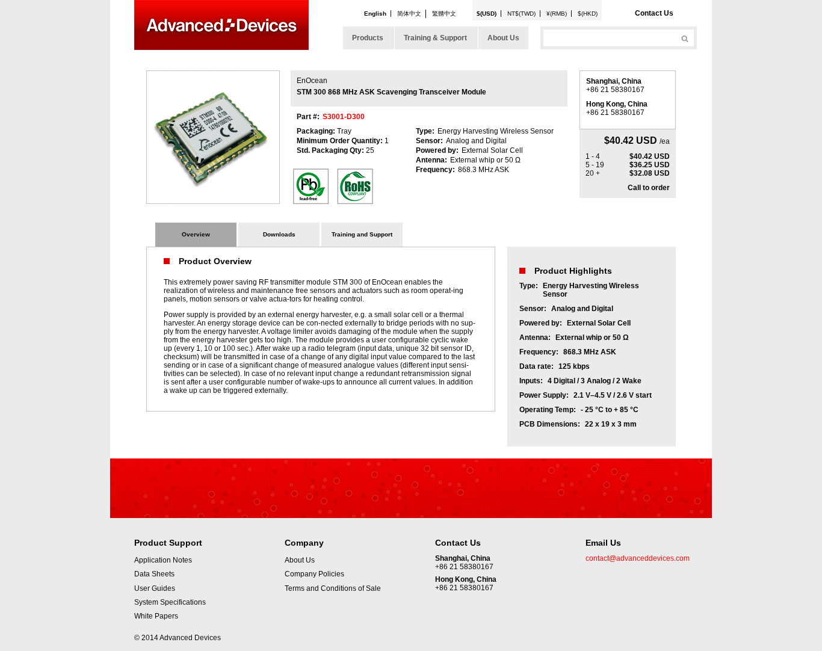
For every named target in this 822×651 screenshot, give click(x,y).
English (375, 13)
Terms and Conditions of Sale (333, 588)
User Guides (154, 588)
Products (367, 38)
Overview (196, 234)
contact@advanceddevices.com (638, 558)
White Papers (156, 616)
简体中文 (409, 13)
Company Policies (314, 574)
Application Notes (163, 560)
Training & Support (435, 38)
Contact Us (654, 13)
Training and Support (362, 234)
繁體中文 (444, 13)
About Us (503, 38)
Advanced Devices (221, 25)
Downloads (279, 234)
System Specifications (170, 602)
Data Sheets (154, 574)
